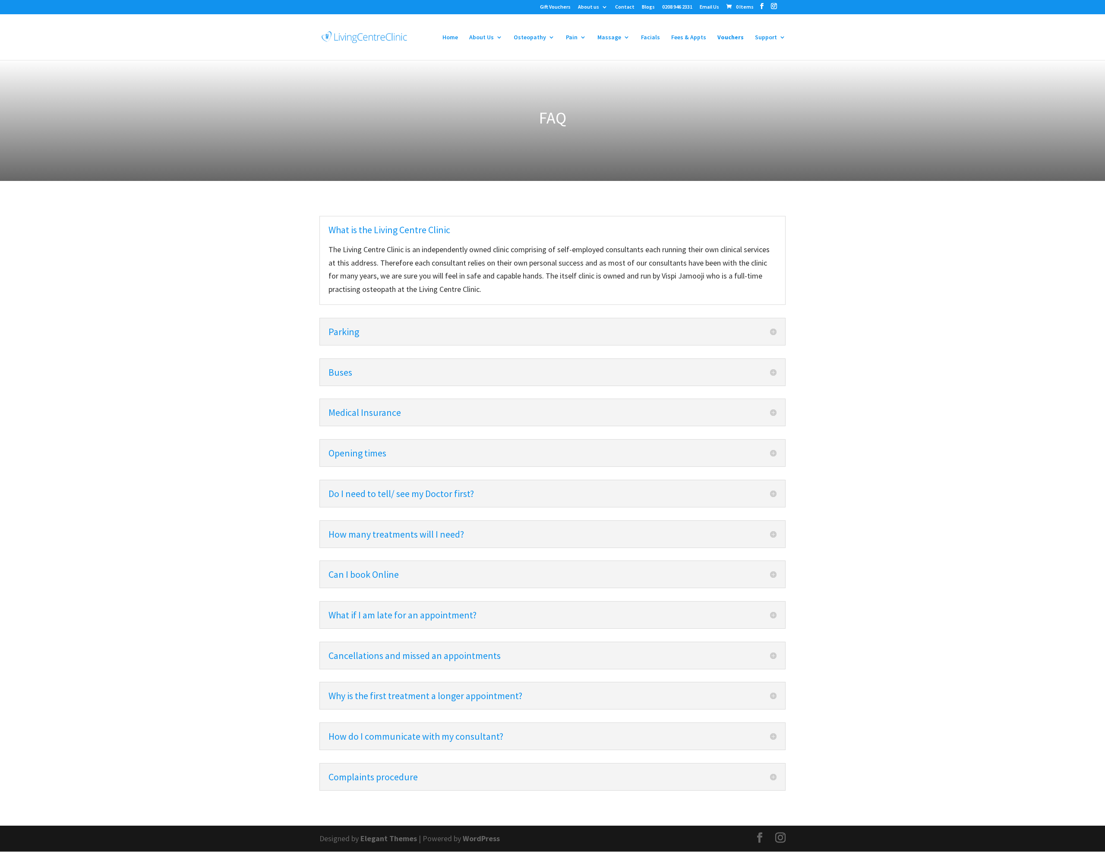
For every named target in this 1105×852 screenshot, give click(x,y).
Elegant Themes (388, 838)
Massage (609, 37)
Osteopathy (530, 37)
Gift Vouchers (555, 7)
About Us (481, 37)
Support (766, 37)
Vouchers (730, 37)
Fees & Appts (688, 37)
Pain (572, 37)
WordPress (481, 838)
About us (588, 7)
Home (450, 37)
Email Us (709, 7)
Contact (625, 7)
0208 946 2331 (677, 7)
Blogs (648, 7)
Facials (650, 37)
